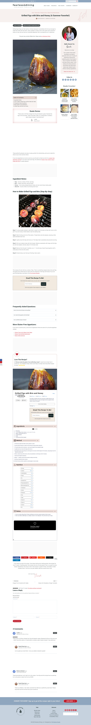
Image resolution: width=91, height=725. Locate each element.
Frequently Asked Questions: (20, 103)
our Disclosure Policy (45, 36)
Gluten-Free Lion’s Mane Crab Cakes (23, 332)
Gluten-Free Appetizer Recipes (53, 12)
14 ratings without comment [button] (34, 588)
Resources (37, 712)
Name (15, 617)
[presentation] (65, 93)
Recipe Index (37, 12)
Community (75, 5)
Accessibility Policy (54, 716)
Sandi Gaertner (42, 18)
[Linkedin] (69, 710)
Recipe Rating (16, 595)
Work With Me (37, 717)
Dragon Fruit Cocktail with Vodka (20, 582)
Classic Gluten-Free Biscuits (64, 115)
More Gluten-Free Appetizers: (20, 104)
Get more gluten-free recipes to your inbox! (35, 287)
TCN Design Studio (55, 722)
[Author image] (36, 18)
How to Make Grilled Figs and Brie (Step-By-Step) (25, 101)
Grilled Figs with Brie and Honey (21, 106)
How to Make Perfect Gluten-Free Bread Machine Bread (74, 116)
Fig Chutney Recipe (34, 273)
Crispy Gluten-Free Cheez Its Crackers (74, 100)
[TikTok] (74, 710)
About (54, 710)
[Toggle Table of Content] (35, 98)
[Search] (76, 714)
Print (24, 400)
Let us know (32, 527)
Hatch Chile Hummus (20, 335)
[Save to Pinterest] (1, 362)
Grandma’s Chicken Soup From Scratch (65, 100)
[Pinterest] (72, 710)
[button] (18, 396)
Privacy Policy (54, 713)
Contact (54, 712)
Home (33, 12)
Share (18, 400)
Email (38, 617)
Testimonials (37, 715)
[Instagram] (67, 710)
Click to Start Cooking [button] (42, 404)
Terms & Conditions (53, 715)
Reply (55, 632)
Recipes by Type (44, 12)
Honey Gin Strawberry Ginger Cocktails (47, 582)
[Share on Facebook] (1, 360)
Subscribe (37, 713)
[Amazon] (76, 710)
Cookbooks (68, 5)
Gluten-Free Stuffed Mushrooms (22, 334)
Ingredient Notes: (18, 100)
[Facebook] (65, 710)
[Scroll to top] (89, 711)
